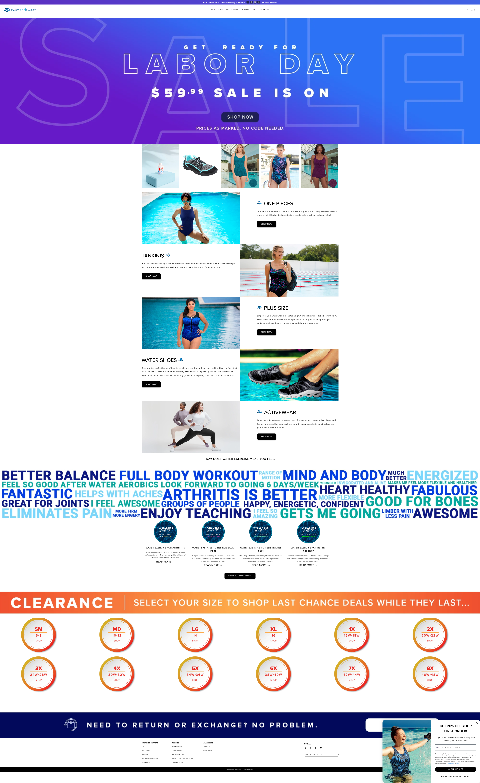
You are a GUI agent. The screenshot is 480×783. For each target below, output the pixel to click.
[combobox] (439, 747)
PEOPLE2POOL (207, 751)
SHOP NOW (266, 223)
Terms (457, 763)
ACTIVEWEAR (280, 412)
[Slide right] (335, 165)
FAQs (143, 747)
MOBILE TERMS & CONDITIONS (182, 758)
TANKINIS (154, 255)
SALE (255, 10)
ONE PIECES (278, 203)
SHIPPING (145, 754)
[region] (240, 2)
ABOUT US (206, 747)
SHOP (220, 10)
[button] (221, 10)
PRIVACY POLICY (177, 751)
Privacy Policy (450, 763)
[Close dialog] (477, 723)
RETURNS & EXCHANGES (150, 758)
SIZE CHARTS (146, 751)
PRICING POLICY (177, 762)
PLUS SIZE (246, 10)
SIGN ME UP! (455, 769)
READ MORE (163, 562)
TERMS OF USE (177, 747)
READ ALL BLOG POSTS (240, 575)
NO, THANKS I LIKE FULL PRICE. (455, 777)
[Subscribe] (338, 754)
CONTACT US (146, 762)
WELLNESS (264, 10)
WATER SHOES (160, 360)
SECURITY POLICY (178, 754)
